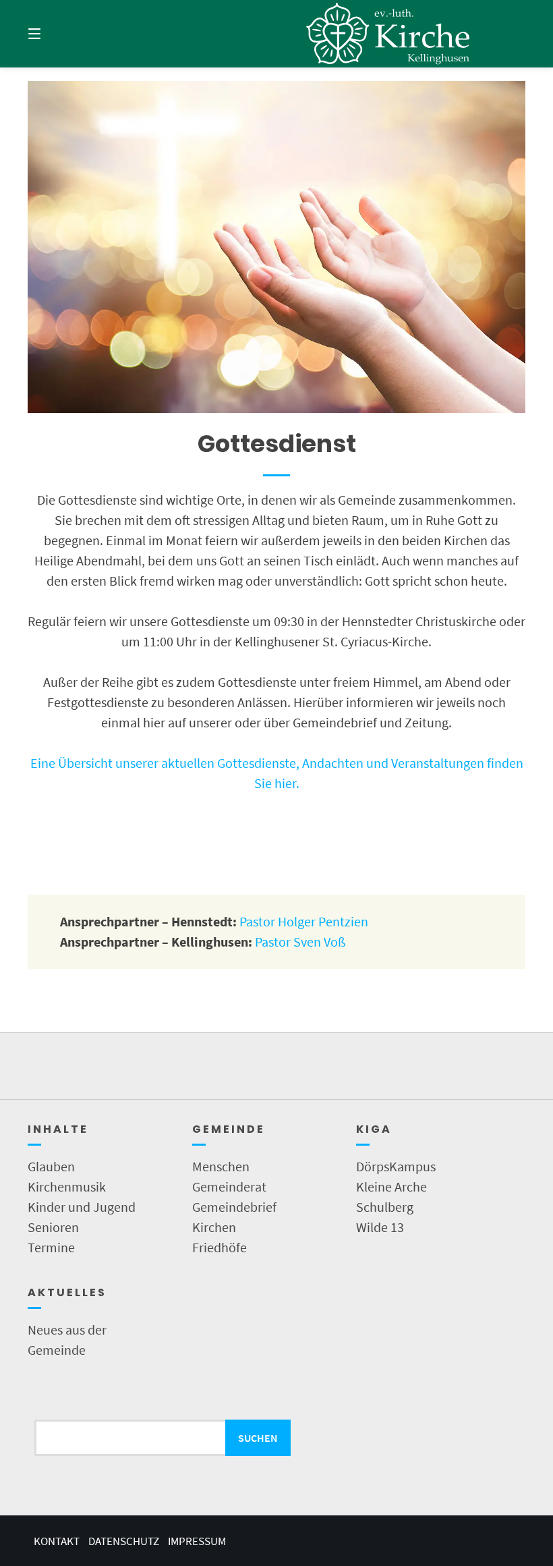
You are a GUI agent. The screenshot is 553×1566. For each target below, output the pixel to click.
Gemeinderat (229, 1186)
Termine (51, 1247)
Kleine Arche (391, 1186)
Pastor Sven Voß (300, 941)
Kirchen (214, 1227)
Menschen (221, 1166)
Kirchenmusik (67, 1186)
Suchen (258, 1438)
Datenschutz (123, 1541)
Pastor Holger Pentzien (303, 921)
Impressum (197, 1541)
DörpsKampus (396, 1166)
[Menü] (58, 33)
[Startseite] (388, 33)
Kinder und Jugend (82, 1206)
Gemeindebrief (234, 1206)
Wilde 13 (380, 1227)
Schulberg (384, 1206)
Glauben (51, 1166)
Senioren (53, 1227)
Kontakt (57, 1541)
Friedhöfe (219, 1247)
